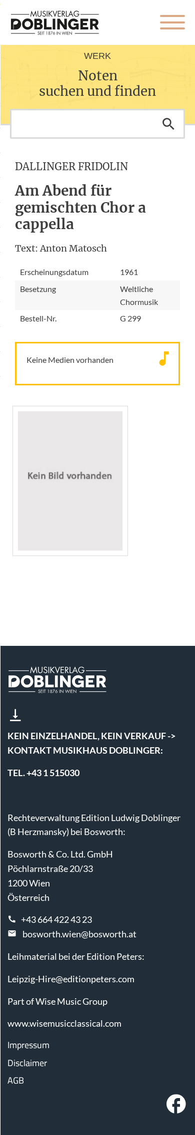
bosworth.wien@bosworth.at (79, 933)
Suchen (169, 123)
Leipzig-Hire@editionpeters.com (71, 978)
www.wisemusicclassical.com (65, 1023)
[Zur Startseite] (55, 22)
